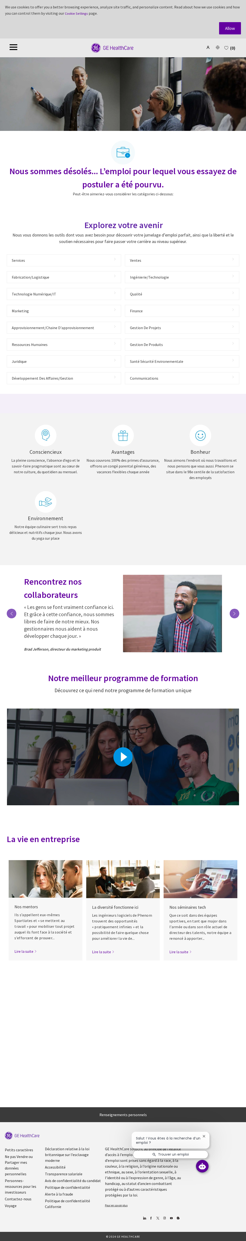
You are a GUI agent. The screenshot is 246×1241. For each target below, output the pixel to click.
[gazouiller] (158, 1218)
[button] (208, 47)
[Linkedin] (144, 1218)
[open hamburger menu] (13, 47)
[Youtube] (171, 1218)
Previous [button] (11, 613)
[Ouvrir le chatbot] (202, 1166)
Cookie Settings (76, 13)
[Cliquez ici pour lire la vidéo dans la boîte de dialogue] (123, 757)
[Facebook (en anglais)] (151, 1218)
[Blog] (165, 1218)
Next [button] (234, 613)
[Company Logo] (112, 47)
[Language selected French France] (218, 47)
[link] (25, 951)
